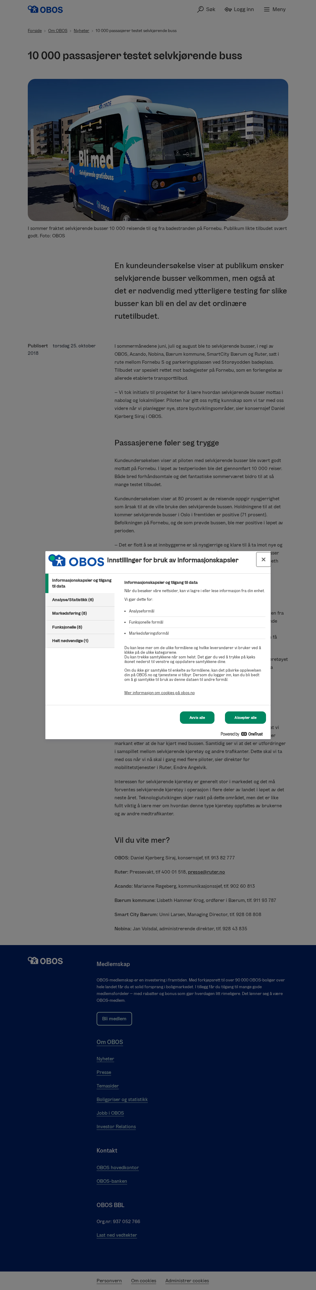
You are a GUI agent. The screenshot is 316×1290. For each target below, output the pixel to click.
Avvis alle (197, 717)
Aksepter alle (245, 717)
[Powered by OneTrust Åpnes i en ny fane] (244, 735)
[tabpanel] (194, 641)
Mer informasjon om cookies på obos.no (159, 692)
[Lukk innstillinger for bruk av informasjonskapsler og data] (263, 559)
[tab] (79, 583)
